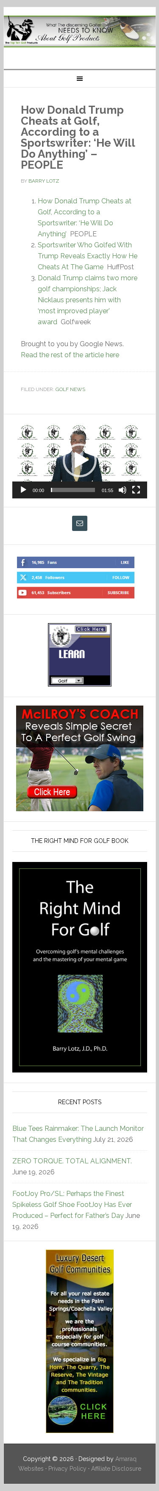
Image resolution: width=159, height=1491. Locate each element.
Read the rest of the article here (70, 355)
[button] (80, 460)
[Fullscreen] (136, 490)
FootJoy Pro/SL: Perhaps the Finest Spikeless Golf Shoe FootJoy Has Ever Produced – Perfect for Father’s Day (72, 1205)
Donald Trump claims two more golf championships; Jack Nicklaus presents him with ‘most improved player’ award (87, 300)
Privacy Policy (67, 1468)
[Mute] (122, 490)
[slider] (73, 490)
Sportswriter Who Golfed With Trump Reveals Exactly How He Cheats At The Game (87, 256)
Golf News (70, 389)
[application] (79, 460)
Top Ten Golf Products (80, 35)
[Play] (23, 490)
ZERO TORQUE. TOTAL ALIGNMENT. (72, 1161)
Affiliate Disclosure (116, 1468)
